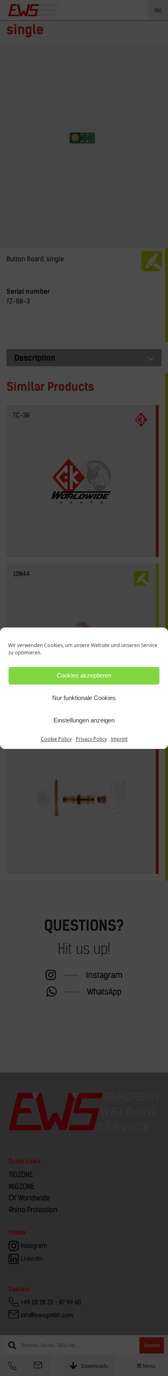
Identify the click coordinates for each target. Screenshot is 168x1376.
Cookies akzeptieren (84, 675)
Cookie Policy (56, 738)
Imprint (119, 738)
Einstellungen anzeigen (84, 720)
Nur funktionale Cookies (84, 697)
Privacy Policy (91, 738)
